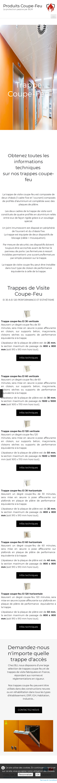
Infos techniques (28, 357)
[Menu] (53, 16)
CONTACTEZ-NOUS (28, 710)
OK (37, 774)
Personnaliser (25, 774)
